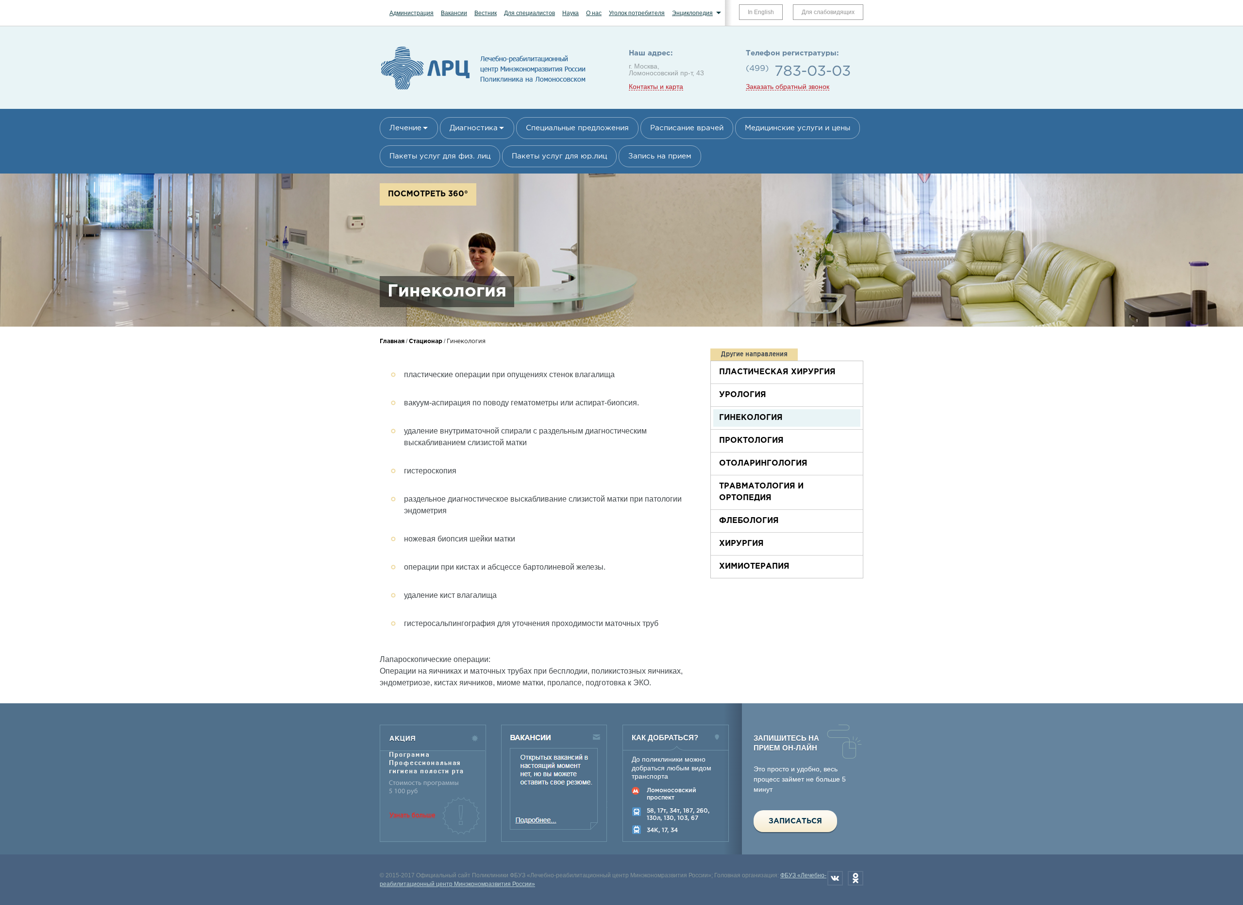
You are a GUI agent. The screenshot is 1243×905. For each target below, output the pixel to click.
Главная (392, 341)
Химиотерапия (754, 566)
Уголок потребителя (637, 13)
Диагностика (474, 128)
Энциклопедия (692, 13)
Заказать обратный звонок (787, 86)
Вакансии (454, 13)
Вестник (485, 13)
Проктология (751, 440)
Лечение (405, 128)
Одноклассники (855, 878)
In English (761, 12)
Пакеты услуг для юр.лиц (559, 156)
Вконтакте (835, 878)
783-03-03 (812, 71)
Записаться (795, 821)
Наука (570, 13)
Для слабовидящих (828, 12)
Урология (742, 395)
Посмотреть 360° (428, 194)
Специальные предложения (577, 128)
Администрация (411, 13)
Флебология (749, 520)
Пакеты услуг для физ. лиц (439, 156)
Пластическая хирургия (777, 372)
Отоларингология (763, 463)
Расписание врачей (686, 128)
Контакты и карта (656, 86)
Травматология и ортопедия (761, 492)
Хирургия (741, 543)
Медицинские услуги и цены (797, 128)
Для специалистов (529, 13)
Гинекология (751, 417)
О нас (594, 13)
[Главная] (483, 90)
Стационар (425, 341)
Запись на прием (659, 156)
